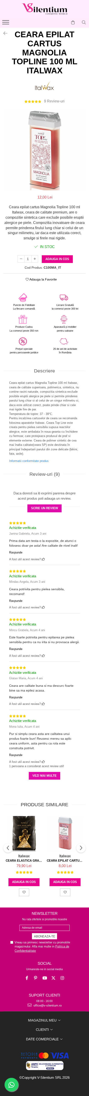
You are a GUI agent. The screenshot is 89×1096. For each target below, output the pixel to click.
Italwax (24, 856)
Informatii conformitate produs (29, 461)
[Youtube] (45, 978)
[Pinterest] (36, 978)
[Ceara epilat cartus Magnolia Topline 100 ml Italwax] (44, 149)
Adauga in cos (57, 259)
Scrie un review (44, 508)
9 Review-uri (54, 101)
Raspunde (15, 552)
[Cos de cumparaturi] (73, 22)
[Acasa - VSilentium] (44, 9)
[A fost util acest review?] (43, 559)
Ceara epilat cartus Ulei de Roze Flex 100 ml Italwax (65, 860)
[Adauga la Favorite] (24, 892)
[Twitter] (54, 978)
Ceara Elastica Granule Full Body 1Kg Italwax (24, 860)
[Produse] (6, 23)
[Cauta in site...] (84, 22)
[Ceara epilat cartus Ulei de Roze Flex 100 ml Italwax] (65, 833)
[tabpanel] (44, 149)
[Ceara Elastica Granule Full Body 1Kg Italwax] (24, 833)
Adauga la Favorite (43, 279)
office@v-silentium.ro (47, 1005)
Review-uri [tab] (44, 474)
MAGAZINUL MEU (43, 1020)
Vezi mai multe (44, 775)
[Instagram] (62, 978)
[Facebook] (27, 978)
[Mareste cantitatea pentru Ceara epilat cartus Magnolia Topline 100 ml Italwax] (34, 259)
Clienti (43, 1030)
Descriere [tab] (44, 370)
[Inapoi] (3, 33)
